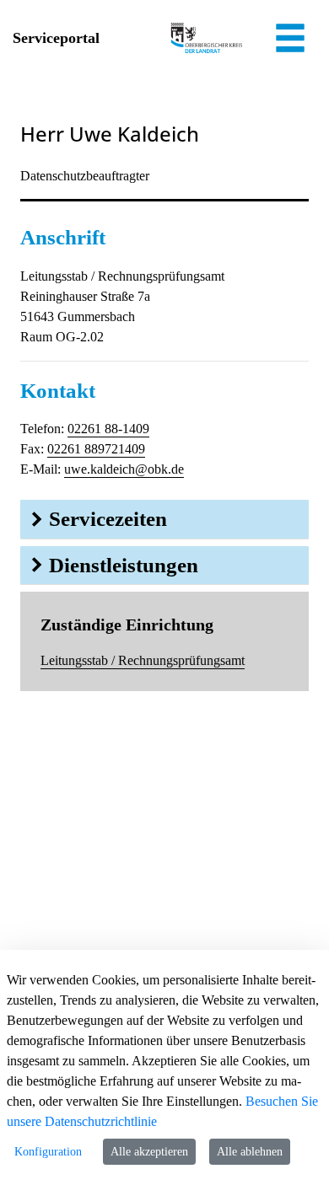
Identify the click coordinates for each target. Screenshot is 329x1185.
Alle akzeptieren (149, 1151)
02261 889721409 (96, 449)
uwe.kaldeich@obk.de (124, 469)
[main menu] (290, 40)
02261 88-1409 (108, 428)
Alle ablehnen (250, 1151)
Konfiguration (48, 1151)
